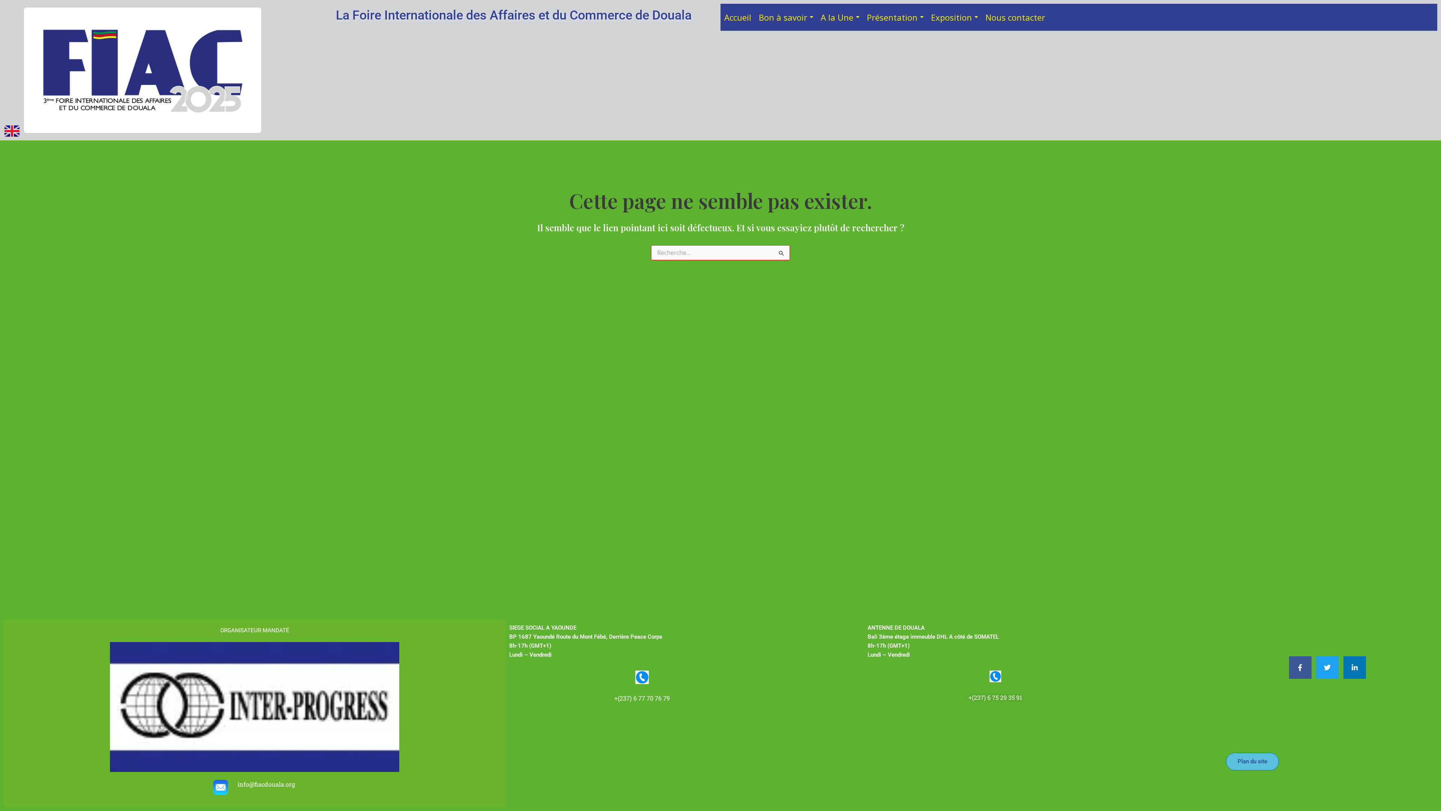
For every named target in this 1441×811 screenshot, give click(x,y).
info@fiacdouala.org (267, 784)
